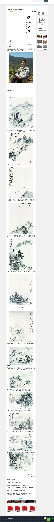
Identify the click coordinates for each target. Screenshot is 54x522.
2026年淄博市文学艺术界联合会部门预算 (43, 24)
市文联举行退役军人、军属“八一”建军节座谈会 (39, 43)
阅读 (19, 498)
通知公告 (39, 13)
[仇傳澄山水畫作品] (50, 211)
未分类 (43, 14)
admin (10, 11)
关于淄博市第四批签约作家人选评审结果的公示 (43, 28)
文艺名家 (39, 12)
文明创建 (39, 14)
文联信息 (43, 11)
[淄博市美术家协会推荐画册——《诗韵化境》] (21, 29)
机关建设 (43, 13)
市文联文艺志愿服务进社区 (45, 38)
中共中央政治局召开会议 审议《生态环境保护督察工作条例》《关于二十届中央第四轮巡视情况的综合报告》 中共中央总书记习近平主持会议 (39, 38)
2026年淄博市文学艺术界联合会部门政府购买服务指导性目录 (43, 26)
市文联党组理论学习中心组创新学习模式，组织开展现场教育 (45, 49)
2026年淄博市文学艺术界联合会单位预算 (43, 22)
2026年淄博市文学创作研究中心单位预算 (43, 21)
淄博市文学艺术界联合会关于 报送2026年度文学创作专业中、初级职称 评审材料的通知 (43, 19)
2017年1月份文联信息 (39, 49)
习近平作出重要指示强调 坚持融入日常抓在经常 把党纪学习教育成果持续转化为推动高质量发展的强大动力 (45, 43)
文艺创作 (43, 12)
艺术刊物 (39, 11)
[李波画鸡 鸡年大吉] (4, 211)
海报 (22, 498)
